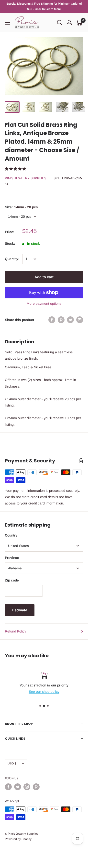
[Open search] (59, 22)
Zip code (12, 580)
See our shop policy (44, 691)
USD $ (12, 763)
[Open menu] (7, 23)
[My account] (69, 22)
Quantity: (12, 259)
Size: (21, 207)
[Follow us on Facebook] (8, 786)
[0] (79, 23)
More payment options (44, 303)
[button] (16, 169)
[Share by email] (79, 319)
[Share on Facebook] (51, 319)
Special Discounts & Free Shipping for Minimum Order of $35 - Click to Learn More (44, 6)
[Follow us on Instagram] (26, 786)
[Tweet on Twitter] (70, 319)
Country (11, 535)
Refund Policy (15, 631)
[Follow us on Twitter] (17, 786)
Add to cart (44, 277)
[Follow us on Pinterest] (36, 786)
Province (12, 558)
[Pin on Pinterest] (61, 319)
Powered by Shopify (18, 839)
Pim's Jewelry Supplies (25, 178)
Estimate (19, 610)
